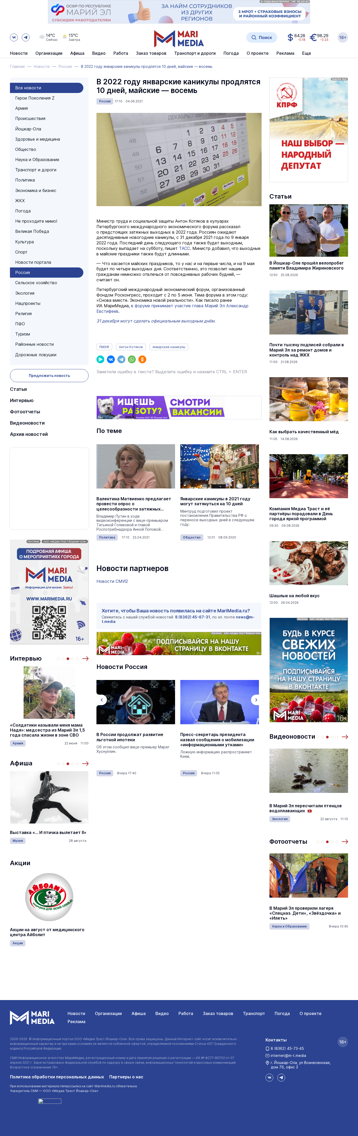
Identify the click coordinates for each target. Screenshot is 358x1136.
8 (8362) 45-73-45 (287, 1048)
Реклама (76, 1021)
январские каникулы (169, 347)
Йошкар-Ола (28, 128)
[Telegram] (121, 359)
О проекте (311, 1013)
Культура (24, 241)
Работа (120, 53)
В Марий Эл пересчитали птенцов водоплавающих (305, 808)
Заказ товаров (218, 1013)
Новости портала (33, 262)
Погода (23, 210)
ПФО (20, 323)
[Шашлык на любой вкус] (308, 563)
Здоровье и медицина (37, 139)
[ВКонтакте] (111, 359)
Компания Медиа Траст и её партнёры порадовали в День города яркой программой (301, 513)
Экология (24, 293)
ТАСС (184, 248)
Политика (25, 180)
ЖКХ (20, 200)
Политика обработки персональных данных (57, 1076)
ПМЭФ (104, 347)
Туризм (22, 334)
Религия (23, 313)
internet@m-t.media (288, 1055)
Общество (25, 149)
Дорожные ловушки (35, 354)
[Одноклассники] (142, 359)
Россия (22, 272)
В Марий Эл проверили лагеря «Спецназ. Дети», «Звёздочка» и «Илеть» (305, 913)
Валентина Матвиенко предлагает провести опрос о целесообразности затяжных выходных (133, 504)
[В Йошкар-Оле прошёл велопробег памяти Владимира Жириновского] (308, 230)
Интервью (22, 400)
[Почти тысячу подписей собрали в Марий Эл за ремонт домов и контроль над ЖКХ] (308, 312)
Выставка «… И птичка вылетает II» (48, 832)
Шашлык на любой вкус (294, 595)
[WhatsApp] (132, 359)
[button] (85, 658)
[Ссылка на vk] (14, 37)
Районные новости (34, 344)
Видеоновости (27, 423)
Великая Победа (32, 231)
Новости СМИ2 (112, 581)
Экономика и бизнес (35, 190)
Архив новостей (29, 434)
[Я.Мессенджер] (100, 359)
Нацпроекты (27, 303)
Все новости (28, 87)
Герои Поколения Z (35, 98)
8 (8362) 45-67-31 (192, 617)
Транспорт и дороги (35, 169)
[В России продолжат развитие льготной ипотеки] (135, 702)
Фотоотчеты (25, 411)
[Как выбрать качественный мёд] (308, 399)
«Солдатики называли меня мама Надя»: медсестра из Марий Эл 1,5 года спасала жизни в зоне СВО (47, 730)
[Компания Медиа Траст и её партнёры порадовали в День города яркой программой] (308, 476)
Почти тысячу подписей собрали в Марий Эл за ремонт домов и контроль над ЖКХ (306, 349)
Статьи (18, 389)
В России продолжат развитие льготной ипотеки (129, 737)
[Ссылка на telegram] (26, 37)
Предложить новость (49, 375)
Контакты (276, 1039)
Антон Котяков (131, 347)
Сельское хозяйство (36, 282)
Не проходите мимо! (36, 221)
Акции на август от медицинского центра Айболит (47, 932)
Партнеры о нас (126, 1076)
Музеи (18, 841)
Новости (19, 53)
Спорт (21, 252)
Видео (99, 53)
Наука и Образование (37, 159)
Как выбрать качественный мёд (304, 431)
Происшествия (30, 118)
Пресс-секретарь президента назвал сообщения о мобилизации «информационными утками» (217, 739)
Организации (108, 1013)
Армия (21, 108)
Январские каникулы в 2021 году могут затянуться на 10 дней (215, 501)
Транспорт (254, 1013)
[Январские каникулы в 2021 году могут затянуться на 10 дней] (219, 466)
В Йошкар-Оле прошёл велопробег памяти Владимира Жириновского (306, 266)
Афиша (21, 763)
